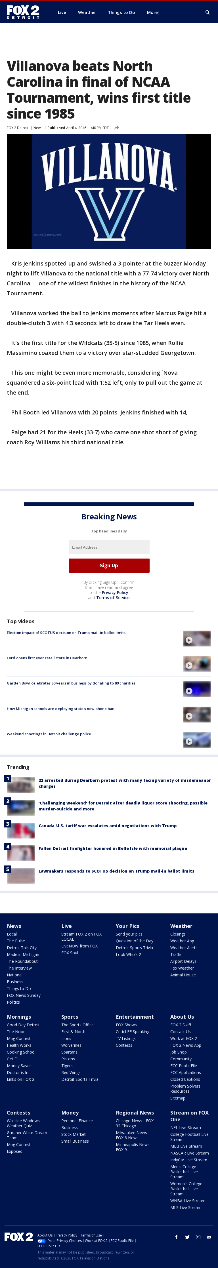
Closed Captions (185, 1079)
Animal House (183, 975)
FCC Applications (185, 1072)
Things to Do (19, 988)
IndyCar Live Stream (188, 1159)
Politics (13, 1002)
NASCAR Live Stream (189, 1153)
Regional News (135, 1112)
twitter (187, 1237)
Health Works (19, 1045)
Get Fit (13, 1058)
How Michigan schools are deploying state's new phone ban (60, 708)
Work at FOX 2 (183, 1038)
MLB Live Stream (186, 1146)
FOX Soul (69, 952)
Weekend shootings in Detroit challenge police (49, 733)
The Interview (19, 968)
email (208, 1237)
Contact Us (180, 1031)
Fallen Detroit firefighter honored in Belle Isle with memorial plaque (113, 848)
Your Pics (127, 925)
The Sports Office (77, 1024)
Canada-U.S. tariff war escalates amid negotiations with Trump (108, 825)
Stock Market (73, 1134)
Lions (66, 1038)
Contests (124, 1045)
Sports (69, 1016)
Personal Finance (77, 1120)
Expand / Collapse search (207, 12)
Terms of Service (112, 597)
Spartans (69, 1052)
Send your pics (129, 934)
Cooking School (21, 1052)
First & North (73, 1031)
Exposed (14, 1151)
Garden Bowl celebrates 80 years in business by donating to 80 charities (71, 683)
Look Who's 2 (128, 954)
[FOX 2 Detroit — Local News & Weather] (25, 12)
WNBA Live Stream (188, 1200)
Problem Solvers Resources (185, 1088)
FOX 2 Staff (180, 1024)
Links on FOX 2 (20, 1079)
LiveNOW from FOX (79, 946)
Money (70, 1112)
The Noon (16, 1031)
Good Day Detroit (23, 1024)
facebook (176, 1237)
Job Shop (178, 1052)
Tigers (67, 1065)
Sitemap (177, 1098)
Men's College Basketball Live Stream (184, 1171)
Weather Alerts (184, 947)
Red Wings (71, 1072)
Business (15, 981)
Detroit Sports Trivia (134, 947)
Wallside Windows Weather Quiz (23, 1123)
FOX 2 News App (185, 1045)
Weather (181, 925)
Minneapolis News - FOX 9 (134, 1147)
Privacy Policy (115, 592)
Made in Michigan (23, 954)
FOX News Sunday (24, 995)
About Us (182, 1016)
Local (12, 934)
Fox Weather (182, 968)
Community (181, 1058)
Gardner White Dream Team (27, 1135)
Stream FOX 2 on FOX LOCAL (81, 936)
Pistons (68, 1058)
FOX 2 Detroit (17, 127)
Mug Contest (19, 1038)
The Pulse (16, 940)
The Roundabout (22, 961)
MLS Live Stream (186, 1207)
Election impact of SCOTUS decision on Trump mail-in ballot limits (66, 632)
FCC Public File (183, 1065)
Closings (178, 934)
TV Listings (126, 1038)
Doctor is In (17, 1072)
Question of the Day (134, 940)
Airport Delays (183, 961)
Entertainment (135, 1016)
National (14, 975)
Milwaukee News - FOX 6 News (133, 1135)
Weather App (182, 940)
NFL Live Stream (185, 1127)
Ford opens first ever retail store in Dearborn (47, 657)
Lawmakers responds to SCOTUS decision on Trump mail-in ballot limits (116, 871)
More (152, 12)
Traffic (176, 954)
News (37, 127)
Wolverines (71, 1045)
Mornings (19, 1016)
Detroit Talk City (22, 947)
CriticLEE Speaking (132, 1031)
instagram (198, 1237)
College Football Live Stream (189, 1137)
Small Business (75, 1141)
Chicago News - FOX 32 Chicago (135, 1123)
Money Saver (19, 1065)
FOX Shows (126, 1024)
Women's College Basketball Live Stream (186, 1189)
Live (66, 925)
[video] (197, 638)
